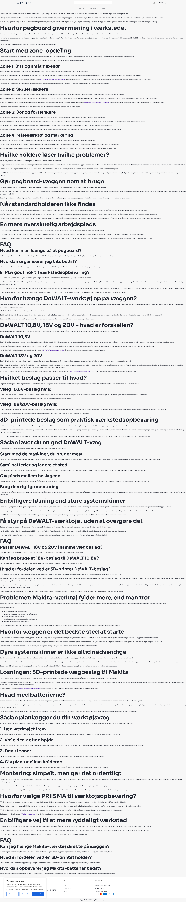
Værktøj (93, 8)
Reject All (25, 894)
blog (66, 891)
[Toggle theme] (168, 3)
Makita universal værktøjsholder (29, 689)
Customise (12, 894)
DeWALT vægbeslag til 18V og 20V (81, 372)
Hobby (103, 8)
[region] (25, 888)
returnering (99, 888)
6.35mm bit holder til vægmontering (52, 80)
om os (66, 885)
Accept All (38, 894)
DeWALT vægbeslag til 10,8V (53, 350)
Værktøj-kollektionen (29, 814)
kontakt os (68, 888)
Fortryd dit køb (101, 891)
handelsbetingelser (102, 885)
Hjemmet (82, 8)
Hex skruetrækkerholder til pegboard (96, 103)
